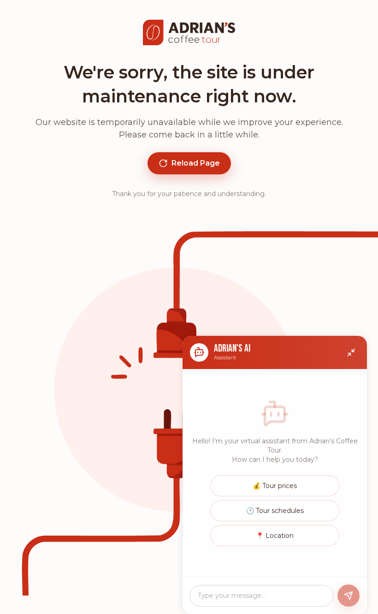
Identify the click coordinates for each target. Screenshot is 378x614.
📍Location (275, 535)
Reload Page (195, 163)
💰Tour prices (275, 486)
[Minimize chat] (351, 352)
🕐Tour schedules (275, 511)
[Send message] (348, 595)
